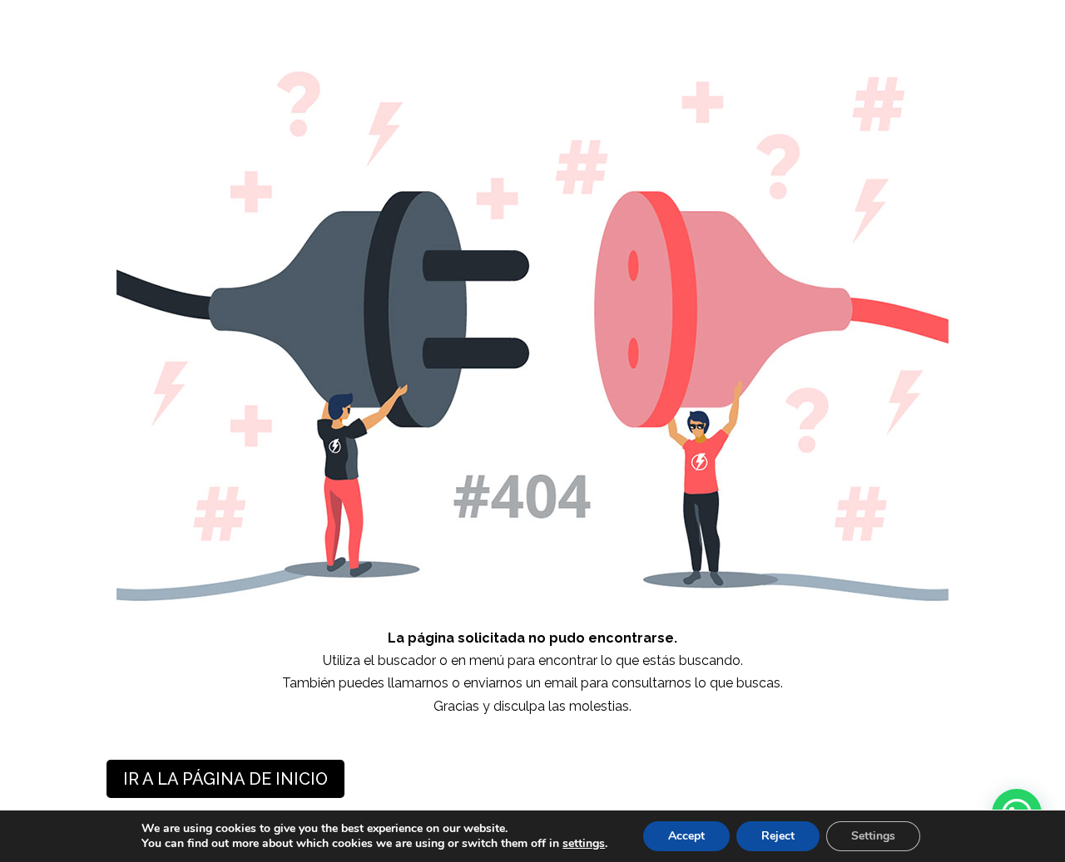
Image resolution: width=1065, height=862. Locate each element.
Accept (686, 836)
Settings (873, 836)
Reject (778, 836)
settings (583, 843)
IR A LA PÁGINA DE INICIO (225, 779)
